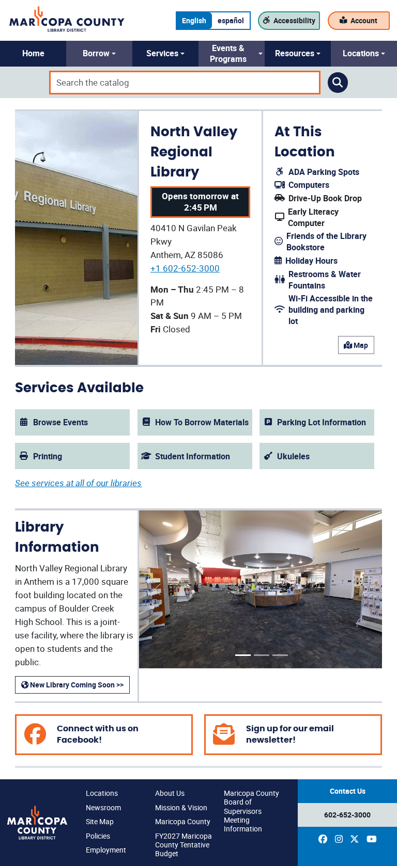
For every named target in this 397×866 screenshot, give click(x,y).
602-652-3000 (347, 815)
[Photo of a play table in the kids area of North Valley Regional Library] (261, 655)
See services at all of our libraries (78, 483)
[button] (33, 54)
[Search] (338, 82)
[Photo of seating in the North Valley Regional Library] (280, 655)
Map (360, 345)
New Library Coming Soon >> (76, 684)
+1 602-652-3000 (185, 268)
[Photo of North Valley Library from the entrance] (243, 655)
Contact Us (347, 791)
